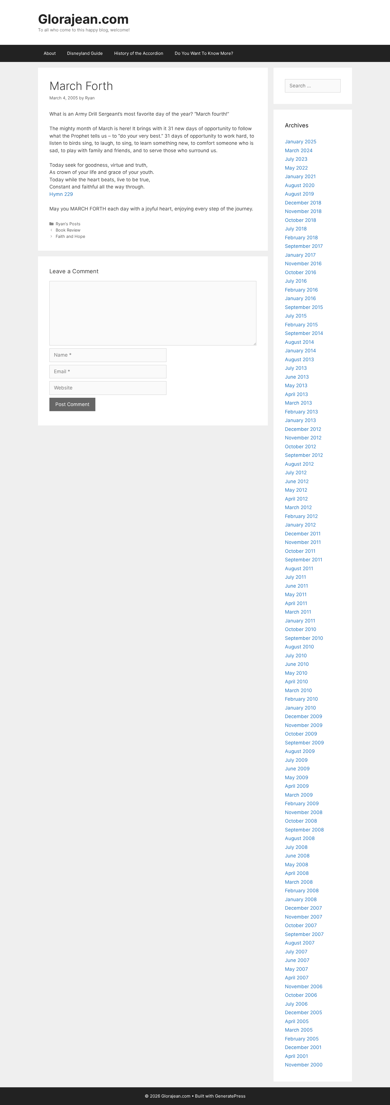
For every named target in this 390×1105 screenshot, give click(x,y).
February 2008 (302, 890)
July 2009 (296, 760)
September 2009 (304, 743)
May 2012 (296, 490)
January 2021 (300, 176)
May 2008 (296, 864)
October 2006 (301, 995)
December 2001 (303, 1047)
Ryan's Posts (68, 223)
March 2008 (299, 882)
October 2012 (300, 446)
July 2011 (295, 577)
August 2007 (300, 943)
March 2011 (298, 612)
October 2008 (301, 821)
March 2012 (298, 507)
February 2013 (301, 412)
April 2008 (297, 873)
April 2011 (296, 603)
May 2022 (296, 168)
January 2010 (300, 708)
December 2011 (303, 534)
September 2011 (303, 559)
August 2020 (300, 185)
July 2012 (296, 472)
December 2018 (303, 203)
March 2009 (299, 795)
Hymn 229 (61, 194)
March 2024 (299, 150)
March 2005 (299, 1030)
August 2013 (299, 359)
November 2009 (304, 725)
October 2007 (301, 925)
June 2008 (297, 856)
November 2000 (304, 1065)
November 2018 (303, 211)
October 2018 (300, 220)
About (50, 53)
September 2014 (304, 333)
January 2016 (300, 298)
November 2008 (303, 812)
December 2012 (303, 429)
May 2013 (296, 385)
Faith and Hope (70, 236)
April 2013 (296, 394)
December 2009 (303, 716)
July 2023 (296, 159)
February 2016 (301, 290)
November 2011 (303, 542)
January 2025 (300, 141)
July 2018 (296, 229)
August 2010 (299, 647)
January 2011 (300, 621)
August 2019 (299, 194)
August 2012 (299, 464)
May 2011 (296, 594)
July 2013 (296, 368)
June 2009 (297, 769)
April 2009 (297, 786)
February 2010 (301, 699)
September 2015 (304, 307)
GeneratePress (230, 1096)
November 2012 (303, 438)
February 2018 (301, 237)
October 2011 (300, 551)
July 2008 (296, 847)
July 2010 (296, 655)
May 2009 (296, 777)
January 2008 (301, 899)
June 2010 (297, 664)
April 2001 (296, 1056)
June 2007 (297, 960)
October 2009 (301, 734)
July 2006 (296, 1004)
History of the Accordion (138, 53)
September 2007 (304, 934)
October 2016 (300, 272)
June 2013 (297, 377)
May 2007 (296, 969)
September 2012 (304, 455)
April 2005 (297, 1021)
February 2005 (302, 1039)
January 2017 (300, 255)
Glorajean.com (83, 19)
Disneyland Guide (85, 53)
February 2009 (302, 803)
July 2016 (296, 281)
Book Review (68, 230)
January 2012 (300, 525)
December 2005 (303, 1012)
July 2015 (296, 316)
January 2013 (300, 420)
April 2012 (296, 499)
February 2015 (301, 325)
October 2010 (300, 629)
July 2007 (296, 952)
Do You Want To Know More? (204, 53)
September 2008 (304, 830)
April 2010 (296, 681)
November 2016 (303, 263)
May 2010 (296, 673)
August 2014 (299, 342)
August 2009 (300, 751)
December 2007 (303, 908)
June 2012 (297, 481)
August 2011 (299, 568)
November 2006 (304, 986)
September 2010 (304, 638)
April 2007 (297, 978)
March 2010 (298, 690)
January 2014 (300, 350)
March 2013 (298, 403)
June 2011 (296, 586)
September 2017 (304, 246)
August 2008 (300, 838)
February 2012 (301, 516)
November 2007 (303, 917)
